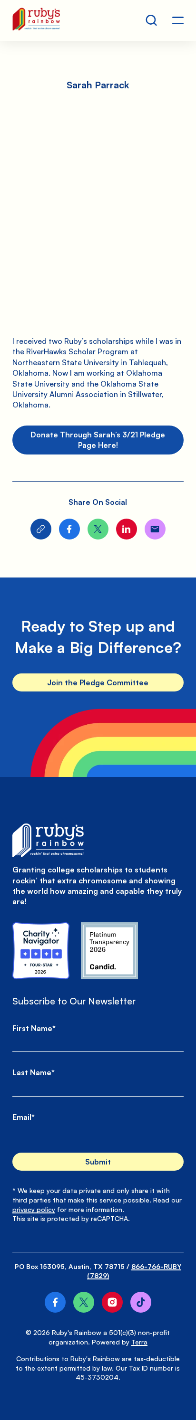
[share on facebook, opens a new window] (69, 529)
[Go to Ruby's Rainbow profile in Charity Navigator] (40, 950)
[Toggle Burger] (178, 20)
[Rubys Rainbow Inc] (109, 950)
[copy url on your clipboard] (40, 529)
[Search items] (151, 20)
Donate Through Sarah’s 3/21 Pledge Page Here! (97, 440)
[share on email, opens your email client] (155, 529)
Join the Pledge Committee (97, 682)
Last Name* (33, 1072)
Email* (23, 1117)
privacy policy (33, 1209)
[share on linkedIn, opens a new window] (126, 529)
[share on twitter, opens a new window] (98, 529)
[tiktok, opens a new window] (140, 1302)
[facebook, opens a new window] (55, 1302)
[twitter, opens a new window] (83, 1302)
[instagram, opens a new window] (112, 1302)
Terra (139, 1342)
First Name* (34, 1028)
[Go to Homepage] (36, 20)
